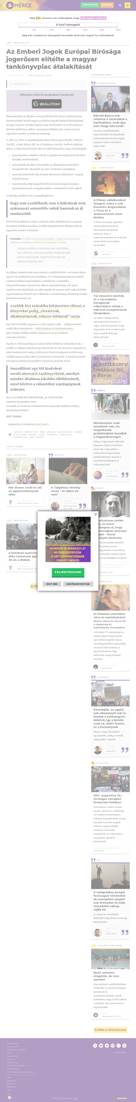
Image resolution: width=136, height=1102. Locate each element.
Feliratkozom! (68, 572)
